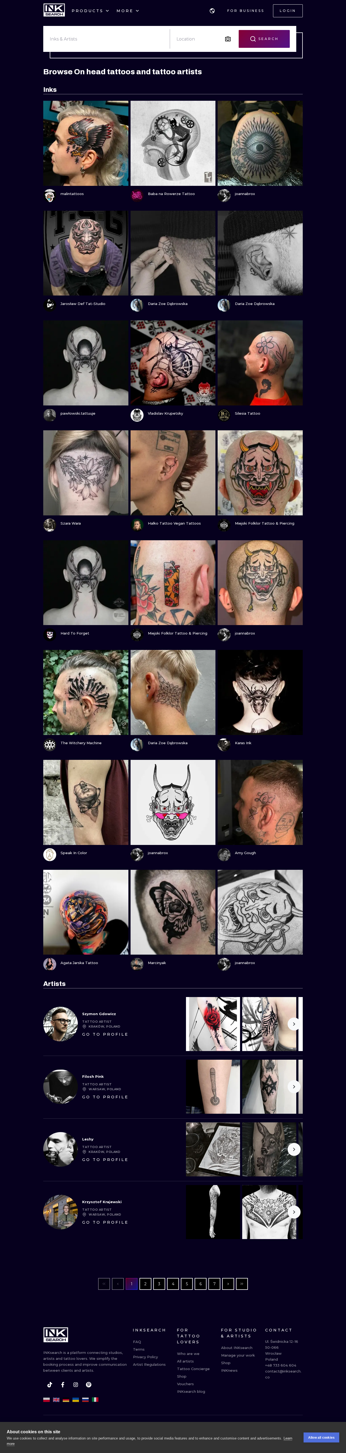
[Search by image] (228, 39)
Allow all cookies (321, 1437)
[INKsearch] (54, 11)
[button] (212, 10)
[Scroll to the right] (294, 1024)
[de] (66, 1399)
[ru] (85, 1399)
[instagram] (75, 1384)
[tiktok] (49, 1384)
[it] (95, 1399)
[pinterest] (88, 1384)
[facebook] (62, 1384)
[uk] (75, 1399)
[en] (56, 1399)
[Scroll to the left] (194, 1024)
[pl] (46, 1399)
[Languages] (212, 10)
